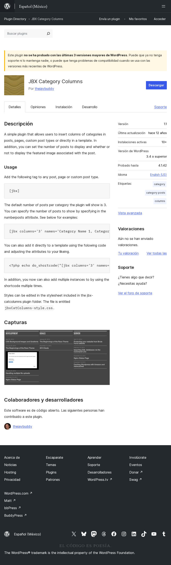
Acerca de (12, 457)
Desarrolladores (100, 472)
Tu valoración (128, 253)
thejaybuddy (44, 88)
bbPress (12, 508)
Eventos (135, 465)
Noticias (10, 465)
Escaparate (54, 457)
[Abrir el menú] (164, 6)
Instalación (63, 107)
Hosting (10, 472)
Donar (136, 472)
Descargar (156, 85)
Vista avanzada (130, 213)
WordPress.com (18, 493)
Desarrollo (89, 107)
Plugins (51, 472)
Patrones (53, 479)
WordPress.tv (100, 479)
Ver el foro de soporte (135, 293)
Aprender (94, 457)
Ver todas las (157, 253)
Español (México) (27, 534)
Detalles (15, 107)
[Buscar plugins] (48, 33)
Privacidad (12, 479)
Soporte (160, 107)
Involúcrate (137, 457)
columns (160, 201)
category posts (155, 192)
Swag (135, 479)
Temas (51, 465)
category (159, 184)
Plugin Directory (15, 19)
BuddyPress (15, 515)
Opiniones (38, 107)
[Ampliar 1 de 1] (104, 335)
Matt (10, 501)
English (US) (158, 174)
